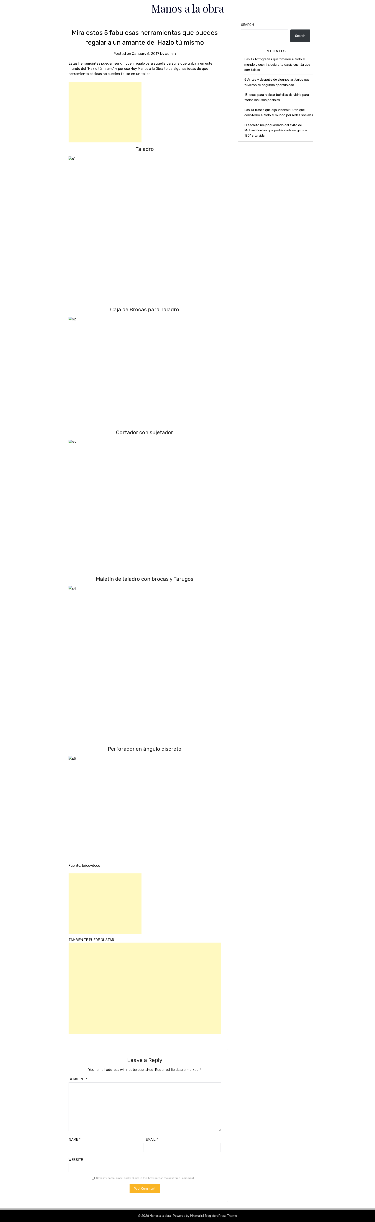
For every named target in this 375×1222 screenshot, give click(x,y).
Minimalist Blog (200, 1216)
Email (152, 1139)
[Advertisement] (105, 112)
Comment (78, 1079)
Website (76, 1160)
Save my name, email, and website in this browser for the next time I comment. (145, 1178)
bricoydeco (91, 865)
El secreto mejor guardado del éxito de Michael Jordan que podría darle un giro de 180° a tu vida (275, 130)
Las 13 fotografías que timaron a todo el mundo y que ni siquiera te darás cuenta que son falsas (277, 64)
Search (247, 25)
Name (75, 1139)
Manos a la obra (187, 8)
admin (170, 53)
